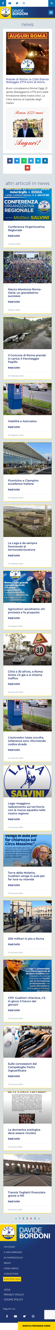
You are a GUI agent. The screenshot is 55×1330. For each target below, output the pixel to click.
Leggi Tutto (14, 235)
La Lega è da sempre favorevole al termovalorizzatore (22, 546)
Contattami (11, 1273)
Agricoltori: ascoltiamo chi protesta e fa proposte (26, 610)
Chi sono (9, 1246)
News (7, 1263)
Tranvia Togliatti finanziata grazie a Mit (26, 1194)
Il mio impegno (13, 1252)
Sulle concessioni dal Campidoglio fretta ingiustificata (22, 1067)
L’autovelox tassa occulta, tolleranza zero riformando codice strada (27, 741)
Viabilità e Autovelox (22, 421)
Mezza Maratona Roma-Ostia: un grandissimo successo (25, 293)
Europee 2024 (12, 1279)
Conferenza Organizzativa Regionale (26, 228)
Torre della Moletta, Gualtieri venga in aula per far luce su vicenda (26, 876)
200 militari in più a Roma (26, 938)
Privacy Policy (14, 1294)
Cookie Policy (13, 1299)
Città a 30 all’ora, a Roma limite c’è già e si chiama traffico (25, 675)
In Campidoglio (13, 1257)
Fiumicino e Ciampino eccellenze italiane (23, 482)
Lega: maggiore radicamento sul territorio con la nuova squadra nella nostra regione (26, 808)
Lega (7, 1289)
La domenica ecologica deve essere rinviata (24, 1131)
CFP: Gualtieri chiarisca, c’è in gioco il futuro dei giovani (26, 1001)
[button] (51, 3)
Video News (11, 1268)
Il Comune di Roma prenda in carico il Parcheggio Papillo (27, 359)
